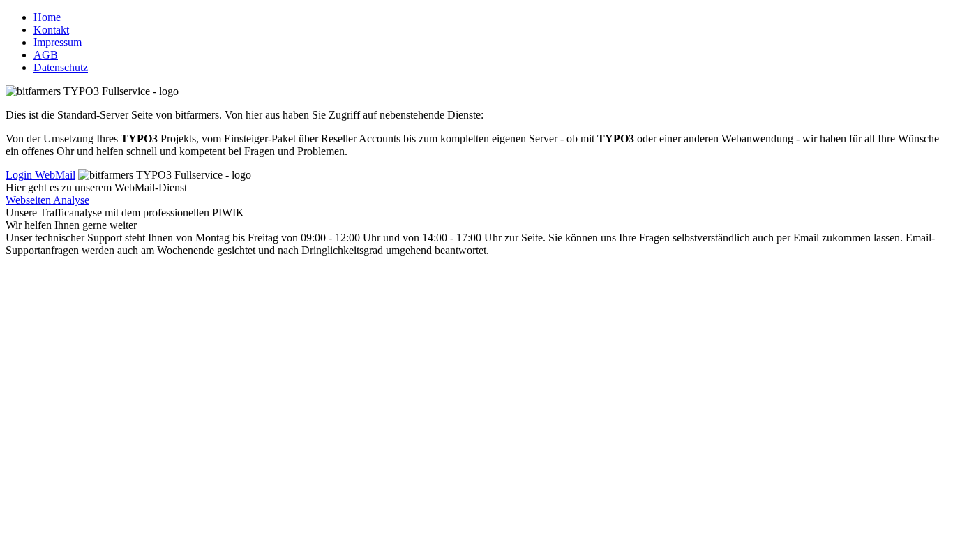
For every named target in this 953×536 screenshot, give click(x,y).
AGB (45, 55)
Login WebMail (40, 175)
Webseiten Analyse (47, 200)
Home (47, 17)
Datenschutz (60, 67)
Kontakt (51, 30)
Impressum (57, 42)
